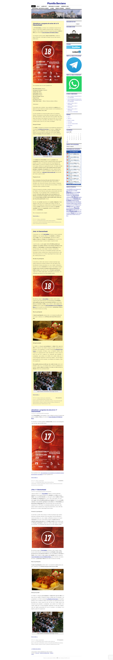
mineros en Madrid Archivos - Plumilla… (73, 157)
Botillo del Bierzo (52, 220)
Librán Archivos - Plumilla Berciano (72, 154)
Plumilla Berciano (56, 3)
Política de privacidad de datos (44, 652)
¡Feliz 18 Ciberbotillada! (40, 231)
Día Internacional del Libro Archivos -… (73, 169)
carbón (71, 195)
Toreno (72, 213)
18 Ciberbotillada (40, 220)
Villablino (74, 214)
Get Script (69, 184)
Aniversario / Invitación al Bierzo (40, 8)
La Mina (52, 8)
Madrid (68, 206)
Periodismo (71, 208)
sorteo (49, 403)
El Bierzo (41, 402)
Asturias (67, 189)
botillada (47, 399)
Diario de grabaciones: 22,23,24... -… (73, 173)
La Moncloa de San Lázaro (57, 483)
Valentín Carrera (69, 214)
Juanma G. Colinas (50, 222)
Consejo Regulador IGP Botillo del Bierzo (50, 32)
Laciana (75, 203)
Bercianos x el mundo (54, 6)
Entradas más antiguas (36, 648)
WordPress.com (67, 657)
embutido (45, 402)
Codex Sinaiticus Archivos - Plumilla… (73, 179)
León (76, 204)
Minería (78, 206)
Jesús (68, 111)
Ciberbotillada (65, 6)
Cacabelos (68, 195)
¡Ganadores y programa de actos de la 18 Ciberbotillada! (46, 24)
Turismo (80, 213)
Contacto (68, 8)
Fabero (67, 198)
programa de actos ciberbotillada (41, 223)
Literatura (79, 204)
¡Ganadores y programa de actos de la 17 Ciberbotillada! (44, 410)
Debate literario (60, 8)
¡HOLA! (38, 6)
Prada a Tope (79, 211)
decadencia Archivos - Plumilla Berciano (73, 160)
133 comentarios (48, 491)
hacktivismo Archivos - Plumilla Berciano (73, 182)
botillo (47, 220)
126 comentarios (59, 397)
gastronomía (71, 198)
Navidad (67, 208)
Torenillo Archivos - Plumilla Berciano (73, 176)
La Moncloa (56, 402)
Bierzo (39, 219)
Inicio (33, 6)
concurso (51, 400)
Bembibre (71, 189)
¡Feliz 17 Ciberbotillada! (38, 490)
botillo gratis (42, 397)
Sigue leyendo (36, 216)
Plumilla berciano (45, 403)
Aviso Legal (37, 652)
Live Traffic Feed (74, 151)
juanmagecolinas (75, 200)
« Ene (67, 141)
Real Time (73, 184)
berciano (74, 189)
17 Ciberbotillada (38, 482)
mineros (75, 206)
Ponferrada (73, 211)
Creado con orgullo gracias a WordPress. (49, 657)
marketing (72, 206)
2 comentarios (59, 219)
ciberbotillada (42, 219)
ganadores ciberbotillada (42, 222)
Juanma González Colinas (71, 201)
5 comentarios (46, 413)
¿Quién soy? (44, 6)
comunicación (68, 197)
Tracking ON (77, 184)
